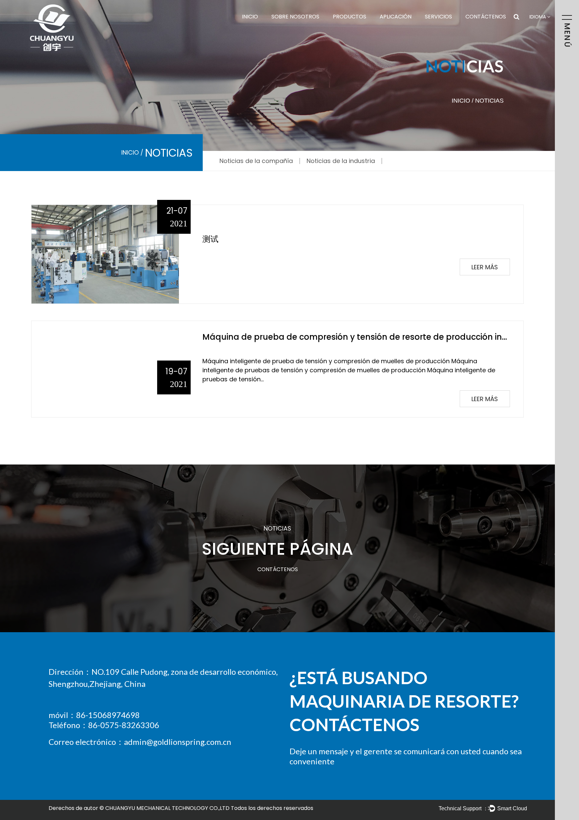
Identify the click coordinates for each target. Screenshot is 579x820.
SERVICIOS (438, 16)
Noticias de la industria (341, 161)
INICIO (250, 16)
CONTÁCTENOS (485, 16)
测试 (210, 238)
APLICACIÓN (395, 16)
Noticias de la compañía (256, 161)
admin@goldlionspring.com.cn (177, 742)
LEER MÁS (484, 267)
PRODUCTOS (349, 16)
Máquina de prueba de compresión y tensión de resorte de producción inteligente (370, 336)
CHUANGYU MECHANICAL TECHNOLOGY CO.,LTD (167, 808)
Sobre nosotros (295, 16)
